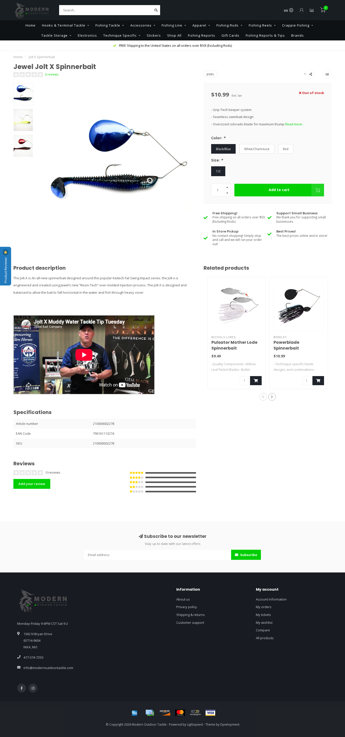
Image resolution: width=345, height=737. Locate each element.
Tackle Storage (54, 35)
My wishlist (264, 622)
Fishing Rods (227, 25)
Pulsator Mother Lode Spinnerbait (234, 345)
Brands (297, 35)
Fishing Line (172, 25)
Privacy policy (186, 607)
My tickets (263, 614)
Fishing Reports (201, 35)
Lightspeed (195, 724)
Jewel (210, 74)
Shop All (174, 35)
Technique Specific (120, 35)
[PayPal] (195, 713)
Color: (218, 137)
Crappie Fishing (295, 25)
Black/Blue (223, 149)
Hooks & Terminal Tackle (63, 25)
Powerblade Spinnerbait (286, 345)
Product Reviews (5, 270)
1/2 (218, 171)
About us (183, 599)
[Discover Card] (165, 713)
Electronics (87, 35)
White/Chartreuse (256, 149)
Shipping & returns (190, 614)
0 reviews (52, 74)
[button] (263, 397)
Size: (217, 160)
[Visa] (210, 713)
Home (31, 25)
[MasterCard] (180, 713)
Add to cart (279, 189)
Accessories (141, 25)
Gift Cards (230, 35)
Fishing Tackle (107, 25)
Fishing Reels (260, 25)
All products (265, 638)
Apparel (199, 25)
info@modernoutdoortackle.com (48, 667)
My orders (264, 607)
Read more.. (294, 124)
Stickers (154, 35)
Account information (271, 599)
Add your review (31, 483)
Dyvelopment (229, 724)
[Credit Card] (149, 713)
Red (285, 149)
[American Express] (134, 713)
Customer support (190, 622)
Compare (263, 630)
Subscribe (248, 554)
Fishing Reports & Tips (265, 35)
